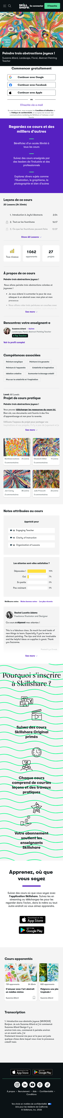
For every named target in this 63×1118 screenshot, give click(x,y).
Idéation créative (13, 373)
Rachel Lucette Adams (25, 612)
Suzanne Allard (23, 329)
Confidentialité (46, 1091)
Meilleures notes (11, 601)
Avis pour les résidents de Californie (31, 1107)
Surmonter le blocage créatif (41, 373)
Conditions (31, 1094)
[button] (5, 6)
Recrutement (24, 1091)
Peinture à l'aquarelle (15, 368)
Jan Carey (9, 491)
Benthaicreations (12, 459)
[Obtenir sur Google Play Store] (31, 930)
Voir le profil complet (14, 342)
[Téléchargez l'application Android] (42, 1072)
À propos (11, 1091)
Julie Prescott (40, 491)
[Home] (24, 6)
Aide (34, 1091)
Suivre (31, 329)
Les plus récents (46, 601)
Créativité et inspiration (43, 368)
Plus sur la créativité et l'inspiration (22, 379)
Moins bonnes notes (28, 601)
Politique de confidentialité (21, 113)
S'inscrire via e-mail (31, 104)
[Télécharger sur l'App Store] (31, 920)
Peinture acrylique (14, 362)
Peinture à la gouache (39, 362)
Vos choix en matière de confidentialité (29, 1104)
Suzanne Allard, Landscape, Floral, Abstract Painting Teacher (29, 59)
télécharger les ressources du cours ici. (36, 409)
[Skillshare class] (21, 972)
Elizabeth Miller (40, 459)
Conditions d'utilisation (44, 110)
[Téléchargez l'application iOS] (20, 1072)
